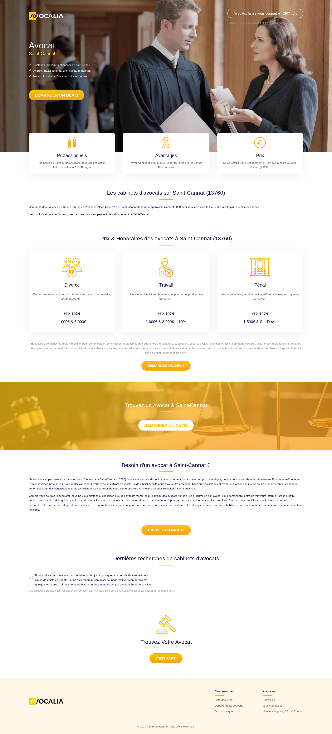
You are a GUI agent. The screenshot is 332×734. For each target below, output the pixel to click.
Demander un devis (56, 95)
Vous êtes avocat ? (274, 705)
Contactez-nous (130, 590)
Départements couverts (229, 705)
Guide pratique (224, 711)
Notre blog (268, 699)
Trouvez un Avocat (166, 530)
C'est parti (166, 658)
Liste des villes (223, 699)
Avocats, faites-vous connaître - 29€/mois (265, 13)
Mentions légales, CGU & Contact (282, 711)
